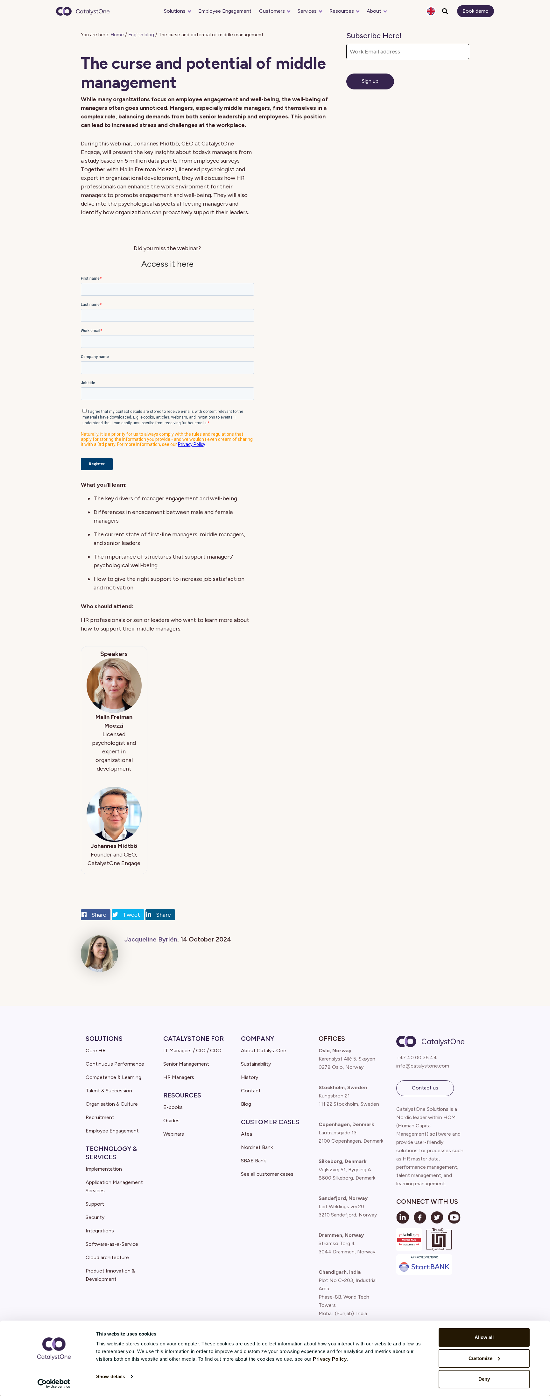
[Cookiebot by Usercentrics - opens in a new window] (54, 1383)
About (374, 11)
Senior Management (186, 1064)
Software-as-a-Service (112, 1244)
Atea (246, 1134)
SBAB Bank (253, 1161)
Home (117, 35)
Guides (171, 1121)
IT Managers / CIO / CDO (192, 1050)
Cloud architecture (107, 1257)
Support (95, 1204)
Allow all (484, 1337)
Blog (246, 1104)
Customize (480, 1358)
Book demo (475, 11)
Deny (484, 1379)
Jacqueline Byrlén (150, 939)
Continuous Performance (115, 1064)
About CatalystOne (263, 1050)
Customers (272, 11)
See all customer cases (267, 1174)
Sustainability (256, 1064)
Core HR (96, 1050)
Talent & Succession (109, 1091)
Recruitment (100, 1117)
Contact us (425, 1088)
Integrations (100, 1231)
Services (307, 11)
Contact (251, 1091)
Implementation (104, 1169)
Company (257, 1038)
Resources (341, 11)
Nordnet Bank (257, 1147)
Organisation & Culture (112, 1104)
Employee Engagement (224, 11)
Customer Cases (270, 1122)
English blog (141, 35)
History (249, 1077)
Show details (110, 1376)
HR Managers (178, 1077)
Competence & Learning (113, 1077)
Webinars (173, 1134)
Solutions (175, 11)
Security (95, 1217)
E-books (173, 1107)
